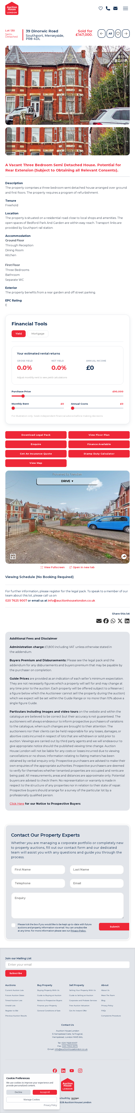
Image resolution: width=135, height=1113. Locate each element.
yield (18, 333)
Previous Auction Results (16, 1016)
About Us (105, 990)
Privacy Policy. (78, 930)
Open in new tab (84, 567)
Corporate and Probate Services (83, 1000)
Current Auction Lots (14, 990)
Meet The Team (108, 995)
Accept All (45, 1092)
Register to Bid (11, 1011)
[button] (125, 8)
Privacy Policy (107, 1005)
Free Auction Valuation (79, 1005)
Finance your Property (47, 1005)
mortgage (37, 333)
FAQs (103, 1011)
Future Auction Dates (14, 995)
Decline (18, 1092)
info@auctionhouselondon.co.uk (71, 600)
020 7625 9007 (16, 600)
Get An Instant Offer (78, 1011)
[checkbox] (13, 925)
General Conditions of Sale (48, 1011)
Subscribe (15, 973)
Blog (103, 1000)
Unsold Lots (10, 1005)
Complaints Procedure (111, 1016)
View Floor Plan (99, 434)
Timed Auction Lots (13, 1000)
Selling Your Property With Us (82, 990)
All (110, 33)
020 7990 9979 (70, 1046)
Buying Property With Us (48, 990)
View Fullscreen (54, 567)
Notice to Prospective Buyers (49, 1000)
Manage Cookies (32, 1099)
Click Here (17, 803)
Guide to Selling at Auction (81, 995)
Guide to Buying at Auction (49, 995)
